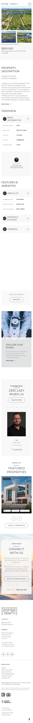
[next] (19, 518)
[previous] (14, 518)
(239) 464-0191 (21, 589)
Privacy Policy (5, 714)
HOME (3, 667)
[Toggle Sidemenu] (30, 4)
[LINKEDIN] (12, 654)
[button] (16, 578)
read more (9, 360)
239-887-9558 (17, 165)
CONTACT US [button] (5, 678)
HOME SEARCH (6, 676)
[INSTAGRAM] (8, 654)
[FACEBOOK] (3, 654)
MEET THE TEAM (6, 670)
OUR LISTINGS (6, 672)
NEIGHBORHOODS (7, 674)
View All (24, 37)
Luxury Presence (6, 710)
